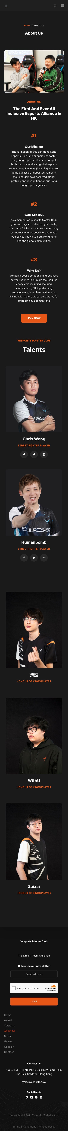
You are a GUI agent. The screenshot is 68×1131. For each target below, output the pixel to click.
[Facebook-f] (24, 454)
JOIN (34, 1001)
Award (8, 1020)
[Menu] (62, 5)
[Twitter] (34, 454)
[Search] (55, 5)
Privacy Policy (46, 1126)
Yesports (9, 1025)
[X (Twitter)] (31, 1097)
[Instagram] (44, 454)
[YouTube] (41, 1097)
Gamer (8, 1041)
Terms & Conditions (24, 1126)
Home (7, 1015)
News (7, 1036)
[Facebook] (27, 1097)
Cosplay (9, 1046)
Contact (9, 1052)
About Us (9, 1030)
